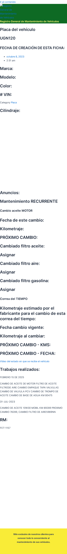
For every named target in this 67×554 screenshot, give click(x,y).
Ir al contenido (8, 1)
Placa (14, 102)
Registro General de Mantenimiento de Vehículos (29, 21)
